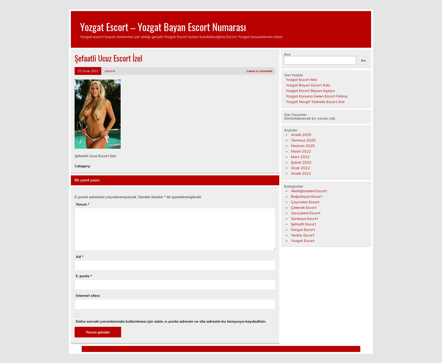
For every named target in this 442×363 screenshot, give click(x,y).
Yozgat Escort (303, 240)
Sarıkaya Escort (304, 218)
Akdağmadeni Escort (309, 191)
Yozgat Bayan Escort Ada (308, 85)
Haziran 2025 (303, 145)
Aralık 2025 (301, 134)
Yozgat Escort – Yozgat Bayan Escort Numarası (163, 26)
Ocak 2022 (300, 167)
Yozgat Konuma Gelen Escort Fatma (317, 96)
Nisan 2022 (301, 151)
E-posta (84, 276)
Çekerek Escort (304, 207)
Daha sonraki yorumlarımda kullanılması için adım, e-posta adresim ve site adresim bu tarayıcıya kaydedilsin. (171, 321)
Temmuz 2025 (303, 140)
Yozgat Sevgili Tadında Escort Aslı (315, 101)
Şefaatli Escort (303, 224)
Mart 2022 (300, 156)
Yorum (82, 204)
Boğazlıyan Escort (306, 196)
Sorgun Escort (303, 229)
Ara (287, 54)
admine (110, 71)
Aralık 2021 (301, 173)
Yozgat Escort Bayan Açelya (310, 90)
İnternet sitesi (88, 295)
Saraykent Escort (305, 213)
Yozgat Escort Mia (301, 79)
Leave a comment (259, 71)
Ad (79, 256)
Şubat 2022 (301, 162)
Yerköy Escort (302, 235)
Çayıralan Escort (305, 202)
